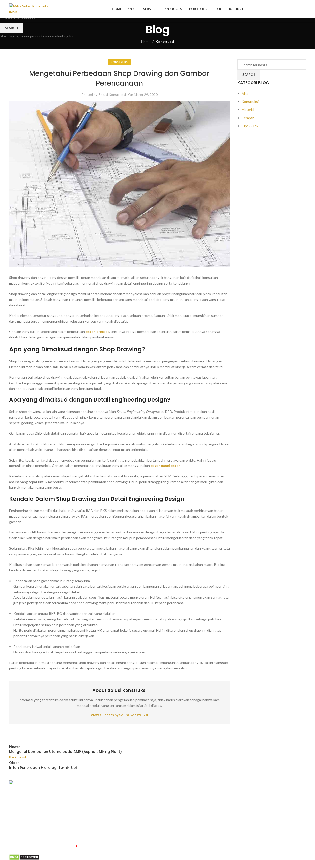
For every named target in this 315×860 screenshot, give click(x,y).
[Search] (304, 9)
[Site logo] (31, 8)
